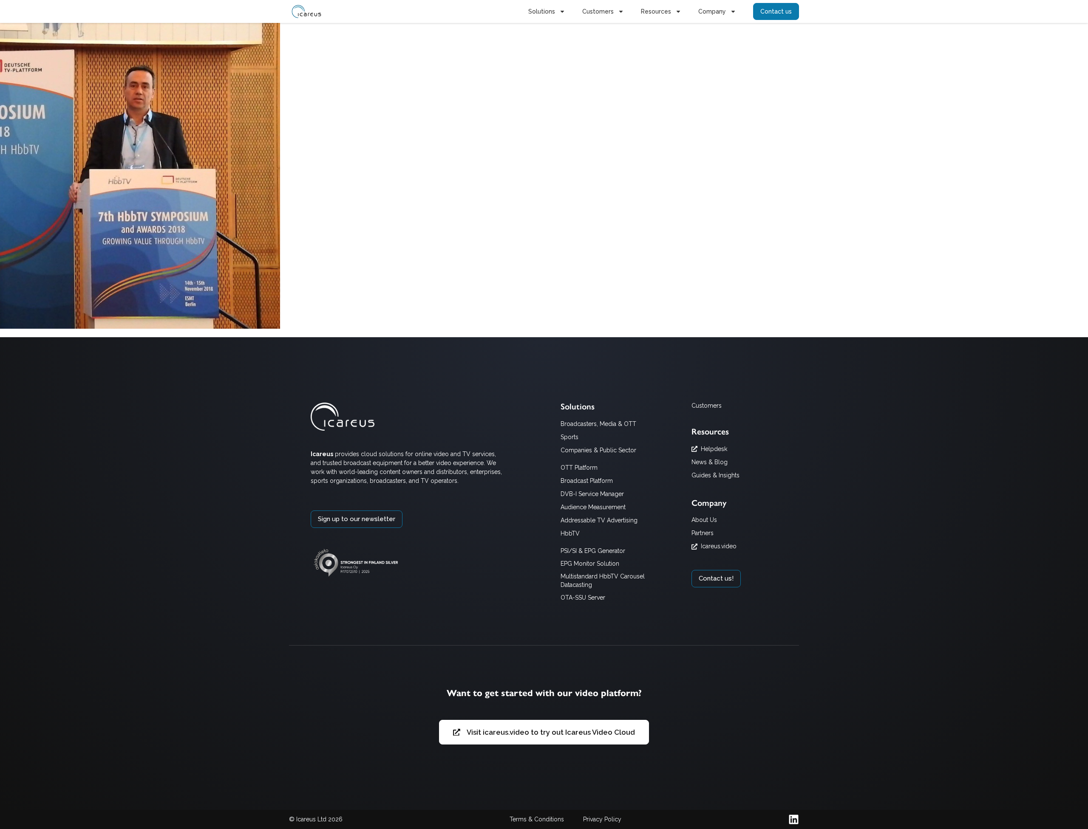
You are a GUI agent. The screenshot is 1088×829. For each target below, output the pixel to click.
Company (712, 11)
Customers (598, 11)
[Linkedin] (793, 819)
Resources (656, 11)
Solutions (541, 11)
